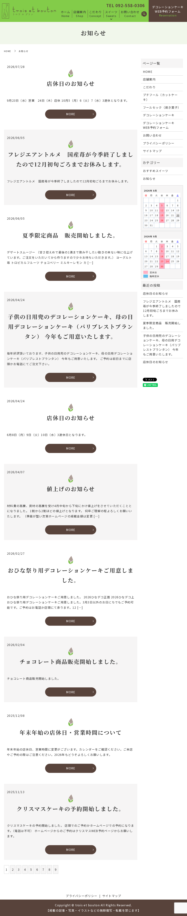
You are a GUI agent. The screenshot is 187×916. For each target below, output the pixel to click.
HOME (7, 51)
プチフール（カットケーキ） (160, 97)
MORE (70, 114)
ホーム (65, 14)
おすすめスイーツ (155, 171)
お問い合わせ (130, 14)
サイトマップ (152, 151)
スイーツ (111, 14)
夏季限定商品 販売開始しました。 (70, 235)
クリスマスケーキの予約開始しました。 (71, 809)
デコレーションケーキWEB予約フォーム (168, 11)
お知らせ (149, 178)
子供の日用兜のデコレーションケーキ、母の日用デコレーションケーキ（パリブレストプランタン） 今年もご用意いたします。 (70, 326)
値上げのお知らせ (71, 489)
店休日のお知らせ (71, 83)
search (144, 14)
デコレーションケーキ (159, 115)
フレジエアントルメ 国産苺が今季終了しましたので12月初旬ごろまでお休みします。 (162, 308)
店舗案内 (79, 14)
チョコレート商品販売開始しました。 (71, 661)
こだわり (95, 14)
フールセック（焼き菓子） (162, 107)
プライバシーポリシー (159, 143)
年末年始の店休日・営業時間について (71, 732)
